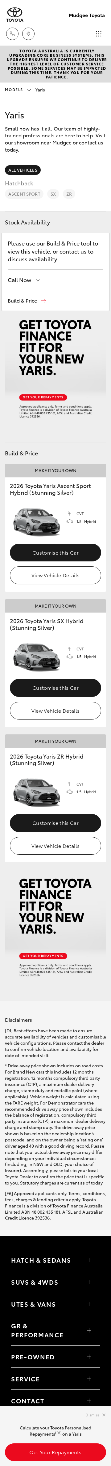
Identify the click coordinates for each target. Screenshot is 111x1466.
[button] (27, 300)
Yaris (25, 89)
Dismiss (92, 1414)
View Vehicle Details (55, 574)
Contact (27, 1400)
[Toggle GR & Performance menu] (89, 1330)
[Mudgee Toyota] (14, 14)
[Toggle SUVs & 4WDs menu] (89, 1282)
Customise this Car (55, 552)
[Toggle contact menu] (89, 1356)
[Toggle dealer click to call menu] (12, 34)
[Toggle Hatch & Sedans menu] (89, 1260)
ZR (69, 194)
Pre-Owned (33, 1356)
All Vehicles (22, 170)
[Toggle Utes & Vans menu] (89, 1304)
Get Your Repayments (55, 1451)
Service (25, 1378)
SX (53, 194)
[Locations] (28, 34)
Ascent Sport (24, 194)
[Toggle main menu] (98, 34)
